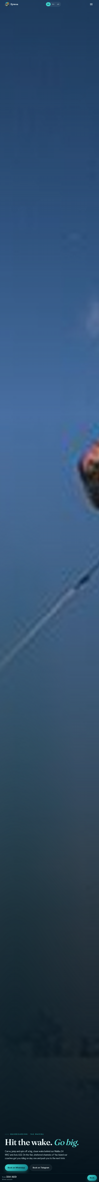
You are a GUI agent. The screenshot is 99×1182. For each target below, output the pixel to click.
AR (58, 4)
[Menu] (91, 4)
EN (48, 4)
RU (53, 4)
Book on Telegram (41, 1167)
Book (92, 1178)
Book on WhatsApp (16, 1167)
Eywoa (14, 4)
